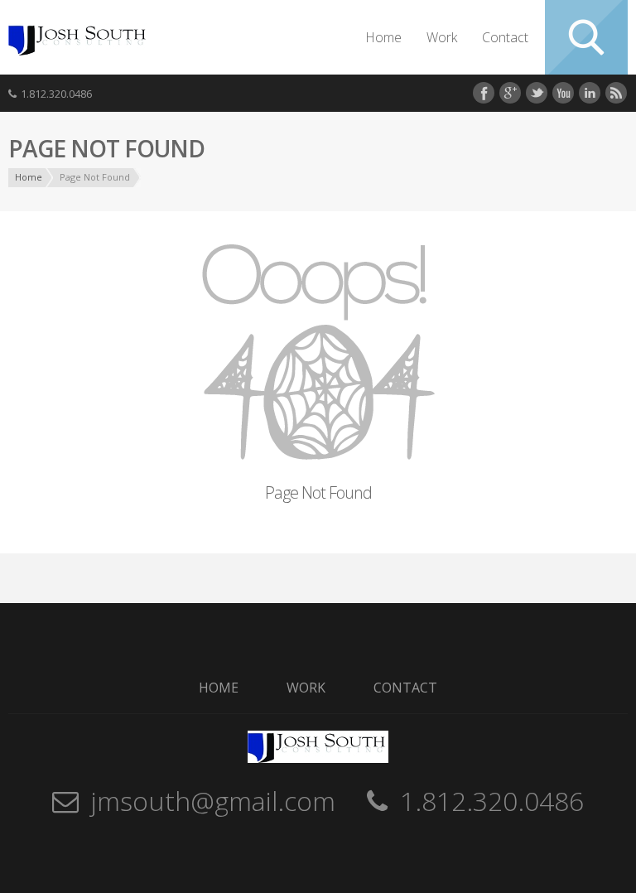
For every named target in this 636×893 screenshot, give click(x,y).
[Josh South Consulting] (78, 51)
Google (510, 93)
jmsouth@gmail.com (213, 800)
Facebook (483, 93)
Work (441, 37)
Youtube (563, 93)
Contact (505, 37)
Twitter (536, 93)
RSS (616, 93)
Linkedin (589, 93)
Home (383, 37)
